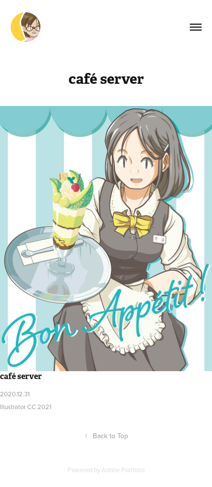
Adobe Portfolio (123, 469)
